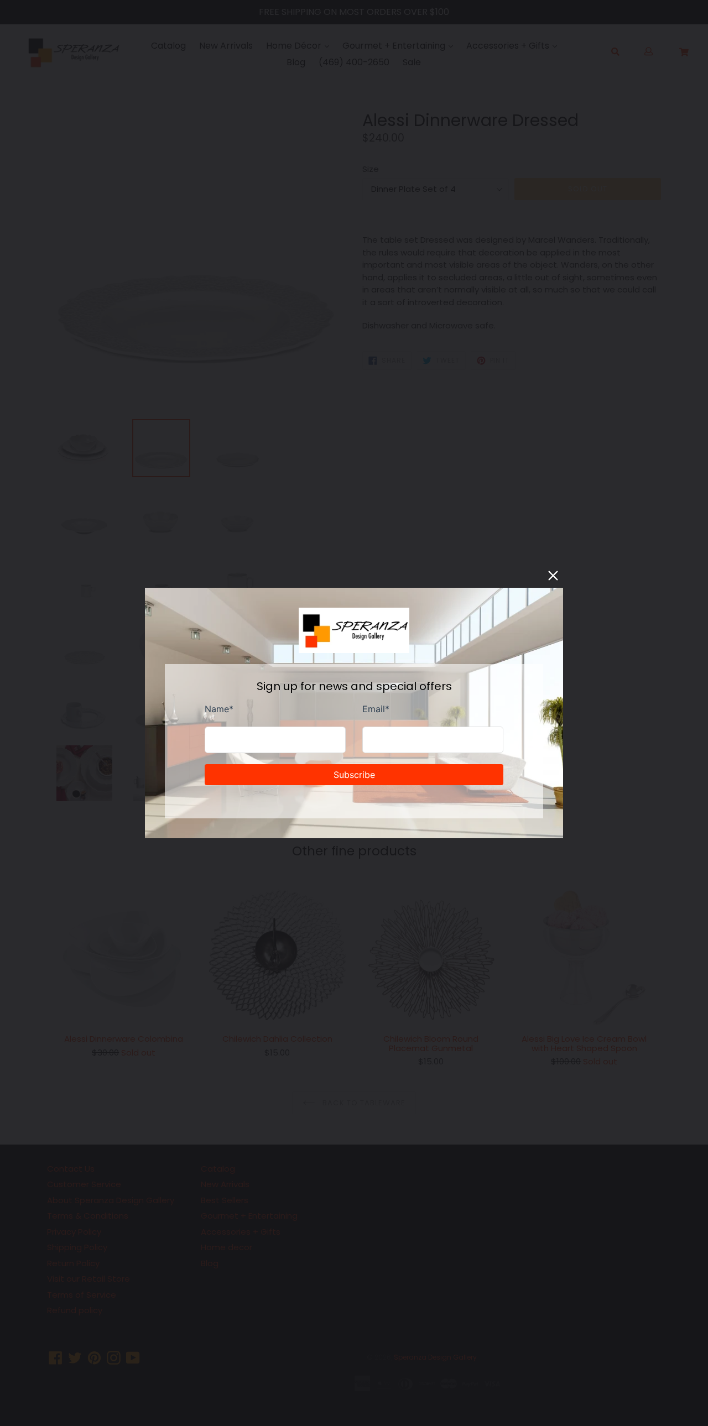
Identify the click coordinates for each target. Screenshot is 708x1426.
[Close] (553, 576)
